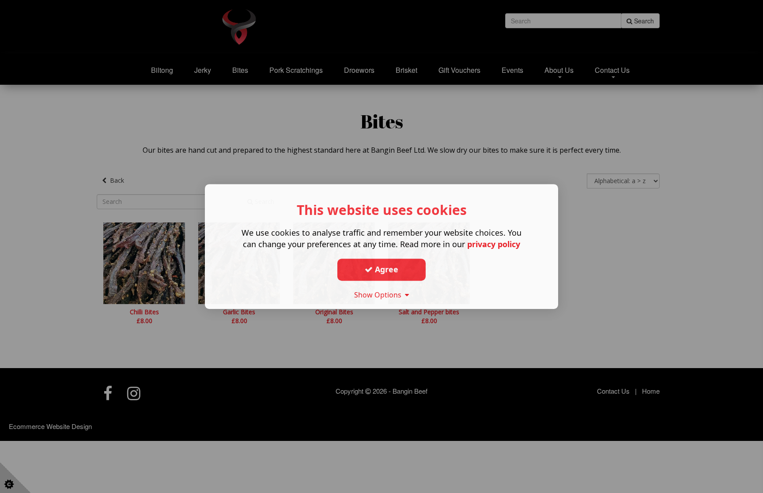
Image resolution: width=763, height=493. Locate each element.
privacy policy (493, 244)
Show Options (379, 295)
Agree (385, 269)
